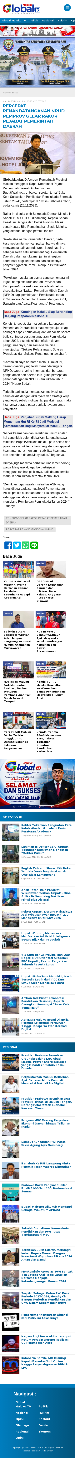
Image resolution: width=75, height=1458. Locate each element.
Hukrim (62, 20)
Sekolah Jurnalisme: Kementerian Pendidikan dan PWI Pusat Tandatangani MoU (46, 1231)
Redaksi (26, 1451)
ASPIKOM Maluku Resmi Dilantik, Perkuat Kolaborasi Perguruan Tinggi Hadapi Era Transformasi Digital (45, 1024)
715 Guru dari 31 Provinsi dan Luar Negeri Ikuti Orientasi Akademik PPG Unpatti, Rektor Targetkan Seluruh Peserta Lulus (45, 959)
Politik (34, 20)
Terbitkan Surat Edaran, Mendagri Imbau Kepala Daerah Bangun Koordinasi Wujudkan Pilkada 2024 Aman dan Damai (46, 1254)
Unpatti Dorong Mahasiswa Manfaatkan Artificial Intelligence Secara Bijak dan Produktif (46, 936)
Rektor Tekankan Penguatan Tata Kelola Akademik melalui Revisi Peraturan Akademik (46, 828)
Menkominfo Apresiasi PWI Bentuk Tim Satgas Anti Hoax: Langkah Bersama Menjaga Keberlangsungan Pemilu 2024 (46, 1276)
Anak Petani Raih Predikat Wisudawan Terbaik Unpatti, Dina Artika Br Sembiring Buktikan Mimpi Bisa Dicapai (46, 894)
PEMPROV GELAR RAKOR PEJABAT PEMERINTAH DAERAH (36, 520)
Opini (19, 1419)
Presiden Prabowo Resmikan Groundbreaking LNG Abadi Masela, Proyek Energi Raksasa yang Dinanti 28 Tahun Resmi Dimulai (43, 1062)
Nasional (48, 20)
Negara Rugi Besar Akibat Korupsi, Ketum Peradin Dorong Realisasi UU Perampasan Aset (46, 1340)
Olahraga (22, 1425)
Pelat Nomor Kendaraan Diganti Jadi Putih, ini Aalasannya (44, 1316)
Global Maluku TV (14, 20)
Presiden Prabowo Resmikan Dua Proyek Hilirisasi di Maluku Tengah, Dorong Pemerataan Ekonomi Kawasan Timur (46, 1103)
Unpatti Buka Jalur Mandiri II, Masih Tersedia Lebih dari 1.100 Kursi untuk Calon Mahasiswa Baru (46, 980)
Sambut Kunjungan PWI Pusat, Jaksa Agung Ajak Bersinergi (43, 1143)
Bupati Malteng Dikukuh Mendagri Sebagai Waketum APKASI (46, 1208)
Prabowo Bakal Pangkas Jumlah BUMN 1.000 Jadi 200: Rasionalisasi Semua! (46, 1188)
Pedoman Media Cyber (42, 1451)
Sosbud (44, 1419)
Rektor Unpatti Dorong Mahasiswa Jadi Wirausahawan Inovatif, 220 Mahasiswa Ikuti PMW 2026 (46, 915)
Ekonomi (45, 1431)
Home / (7, 92)
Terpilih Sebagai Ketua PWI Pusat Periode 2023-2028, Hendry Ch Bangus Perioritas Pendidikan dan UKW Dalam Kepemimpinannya (46, 1298)
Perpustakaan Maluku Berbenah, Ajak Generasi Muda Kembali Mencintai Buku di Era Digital (45, 1080)
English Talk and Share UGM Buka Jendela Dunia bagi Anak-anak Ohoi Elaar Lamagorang (46, 871)
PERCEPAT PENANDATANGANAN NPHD (29, 529)
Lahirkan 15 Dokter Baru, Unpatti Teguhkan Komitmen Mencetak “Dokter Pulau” (45, 850)
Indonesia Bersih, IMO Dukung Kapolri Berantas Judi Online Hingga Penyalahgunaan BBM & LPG (44, 1362)
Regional (22, 1431)
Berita (15, 92)
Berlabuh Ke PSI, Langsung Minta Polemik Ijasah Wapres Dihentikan (46, 1165)
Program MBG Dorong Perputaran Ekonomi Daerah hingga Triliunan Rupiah (45, 1123)
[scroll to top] (68, 1452)
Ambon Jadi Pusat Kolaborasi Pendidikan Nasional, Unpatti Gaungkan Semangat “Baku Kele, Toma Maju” (45, 1003)
